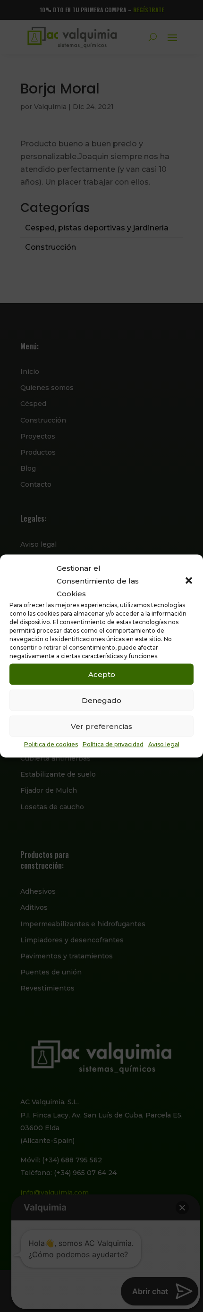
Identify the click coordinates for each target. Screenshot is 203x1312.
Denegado (101, 699)
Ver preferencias (101, 725)
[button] (189, 580)
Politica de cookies (51, 744)
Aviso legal (163, 744)
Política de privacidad (113, 744)
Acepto (101, 673)
